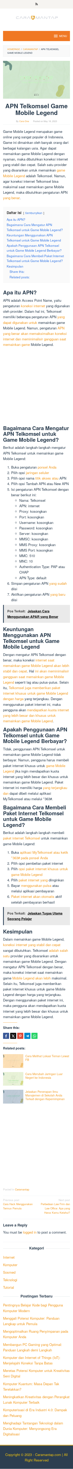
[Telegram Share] (27, 1036)
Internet (9, 1257)
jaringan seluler (37, 472)
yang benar (11, 197)
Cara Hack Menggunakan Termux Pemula (18, 1204)
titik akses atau (46, 478)
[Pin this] (20, 1036)
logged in (29, 1232)
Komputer (10, 1264)
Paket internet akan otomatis (32, 896)
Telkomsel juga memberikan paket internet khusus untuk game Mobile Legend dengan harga (35, 693)
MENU (63, 36)
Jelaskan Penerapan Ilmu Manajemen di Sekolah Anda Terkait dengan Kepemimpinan (45, 1095)
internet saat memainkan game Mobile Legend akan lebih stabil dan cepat (36, 665)
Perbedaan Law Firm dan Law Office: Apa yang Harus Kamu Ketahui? (55, 1206)
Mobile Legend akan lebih (31, 977)
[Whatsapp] (34, 1036)
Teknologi (10, 1279)
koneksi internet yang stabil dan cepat (31, 944)
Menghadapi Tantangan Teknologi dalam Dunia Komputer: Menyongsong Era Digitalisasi (33, 1428)
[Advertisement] (36, 387)
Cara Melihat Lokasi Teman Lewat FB (47, 1058)
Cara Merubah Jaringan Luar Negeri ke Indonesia (44, 1076)
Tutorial (8, 1287)
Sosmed (9, 1272)
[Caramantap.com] (36, 17)
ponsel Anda (47, 467)
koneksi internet (33, 305)
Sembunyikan (33, 213)
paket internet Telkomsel (21, 838)
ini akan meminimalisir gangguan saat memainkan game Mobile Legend (36, 676)
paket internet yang (33, 879)
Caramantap (22, 1189)
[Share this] (6, 1036)
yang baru (57, 594)
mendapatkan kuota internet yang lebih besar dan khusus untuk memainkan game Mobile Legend (36, 715)
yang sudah (58, 583)
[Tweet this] (13, 1036)
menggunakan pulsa (36, 885)
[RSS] (36, 4)
